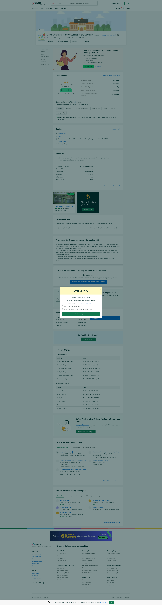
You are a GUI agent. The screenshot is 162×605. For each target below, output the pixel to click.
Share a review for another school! (85, 303)
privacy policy (104, 602)
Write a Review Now (81, 314)
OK (111, 602)
